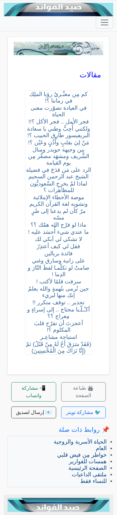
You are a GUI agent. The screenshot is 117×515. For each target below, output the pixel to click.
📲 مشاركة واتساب (34, 391)
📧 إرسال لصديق (33, 412)
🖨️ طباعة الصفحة (83, 391)
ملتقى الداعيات (89, 474)
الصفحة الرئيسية (87, 468)
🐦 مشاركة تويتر (83, 412)
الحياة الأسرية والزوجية (80, 442)
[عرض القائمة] (104, 22)
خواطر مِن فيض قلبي (82, 455)
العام (101, 448)
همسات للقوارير (88, 461)
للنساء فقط (93, 481)
